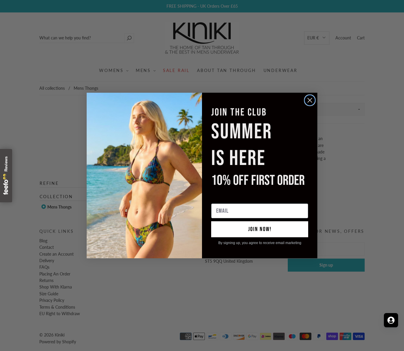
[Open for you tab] (391, 320)
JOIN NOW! (260, 229)
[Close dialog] (310, 100)
